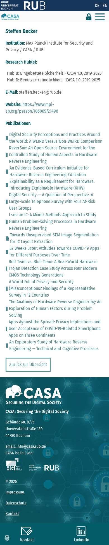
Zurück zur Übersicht (28, 364)
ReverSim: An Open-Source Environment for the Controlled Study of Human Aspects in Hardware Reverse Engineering (53, 154)
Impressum (15, 492)
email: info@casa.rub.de (26, 446)
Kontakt (12, 513)
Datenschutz (16, 503)
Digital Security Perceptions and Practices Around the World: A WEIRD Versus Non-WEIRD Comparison (55, 138)
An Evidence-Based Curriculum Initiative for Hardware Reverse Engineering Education (49, 171)
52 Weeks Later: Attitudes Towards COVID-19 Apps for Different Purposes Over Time (54, 252)
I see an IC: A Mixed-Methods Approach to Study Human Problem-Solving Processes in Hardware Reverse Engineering (52, 221)
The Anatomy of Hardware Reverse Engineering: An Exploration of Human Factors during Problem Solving (55, 308)
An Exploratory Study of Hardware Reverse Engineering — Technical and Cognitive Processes (54, 345)
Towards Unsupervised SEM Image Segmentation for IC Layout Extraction (54, 238)
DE (97, 5)
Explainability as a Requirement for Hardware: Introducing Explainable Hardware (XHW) (52, 185)
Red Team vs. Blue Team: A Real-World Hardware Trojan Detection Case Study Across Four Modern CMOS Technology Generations (53, 268)
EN (105, 5)
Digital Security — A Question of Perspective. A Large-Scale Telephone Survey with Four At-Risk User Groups (52, 201)
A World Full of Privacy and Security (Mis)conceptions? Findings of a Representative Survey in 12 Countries (52, 288)
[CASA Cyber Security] (10, 17)
